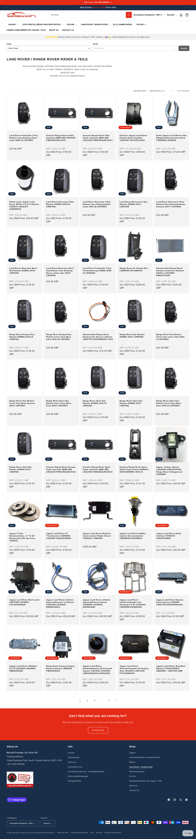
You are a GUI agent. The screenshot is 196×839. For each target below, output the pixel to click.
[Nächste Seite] (116, 701)
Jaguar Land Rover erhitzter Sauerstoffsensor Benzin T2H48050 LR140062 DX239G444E (96, 603)
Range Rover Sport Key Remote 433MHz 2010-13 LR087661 (95, 403)
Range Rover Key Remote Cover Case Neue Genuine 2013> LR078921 (22, 403)
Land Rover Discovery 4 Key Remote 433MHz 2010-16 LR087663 (60, 204)
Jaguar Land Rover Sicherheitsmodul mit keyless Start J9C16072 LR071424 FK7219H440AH (134, 669)
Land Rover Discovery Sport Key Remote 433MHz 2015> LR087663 (23, 270)
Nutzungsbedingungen (78, 776)
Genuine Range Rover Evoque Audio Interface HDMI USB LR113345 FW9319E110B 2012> (61, 469)
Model (95, 44)
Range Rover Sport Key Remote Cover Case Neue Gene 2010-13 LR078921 (168, 403)
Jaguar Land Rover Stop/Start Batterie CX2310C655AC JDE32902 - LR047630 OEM (170, 668)
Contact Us (134, 790)
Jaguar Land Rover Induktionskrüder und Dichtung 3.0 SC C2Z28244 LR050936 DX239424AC (133, 603)
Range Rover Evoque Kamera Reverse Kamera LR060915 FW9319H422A (60, 668)
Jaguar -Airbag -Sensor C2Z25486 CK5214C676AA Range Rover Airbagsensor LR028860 (169, 470)
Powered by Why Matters (45, 833)
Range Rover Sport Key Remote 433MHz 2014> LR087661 (131, 403)
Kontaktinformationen (113, 833)
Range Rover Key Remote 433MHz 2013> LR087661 (132, 335)
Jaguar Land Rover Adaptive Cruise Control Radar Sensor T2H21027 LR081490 (97, 535)
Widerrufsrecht (63, 833)
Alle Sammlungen (137, 771)
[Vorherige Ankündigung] (8, 7)
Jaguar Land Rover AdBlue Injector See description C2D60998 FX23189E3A (133, 535)
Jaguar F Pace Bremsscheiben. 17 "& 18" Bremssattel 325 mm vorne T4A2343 (22, 537)
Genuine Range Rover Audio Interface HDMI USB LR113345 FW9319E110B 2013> (60, 137)
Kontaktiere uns (75, 767)
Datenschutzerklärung (79, 833)
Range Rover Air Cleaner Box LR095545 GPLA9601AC (134, 269)
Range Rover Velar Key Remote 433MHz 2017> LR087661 (20, 469)
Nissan (132, 762)
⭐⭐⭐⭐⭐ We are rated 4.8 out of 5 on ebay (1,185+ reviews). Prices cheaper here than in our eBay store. (98, 37)
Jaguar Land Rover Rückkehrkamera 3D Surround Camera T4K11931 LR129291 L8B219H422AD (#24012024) (97, 669)
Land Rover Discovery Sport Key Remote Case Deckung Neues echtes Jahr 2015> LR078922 (60, 271)
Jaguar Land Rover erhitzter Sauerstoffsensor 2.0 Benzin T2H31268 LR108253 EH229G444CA (60, 603)
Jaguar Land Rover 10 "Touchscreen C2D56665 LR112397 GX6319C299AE (58, 535)
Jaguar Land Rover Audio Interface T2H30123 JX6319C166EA (168, 535)
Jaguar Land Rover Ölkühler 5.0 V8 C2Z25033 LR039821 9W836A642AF (23, 668)
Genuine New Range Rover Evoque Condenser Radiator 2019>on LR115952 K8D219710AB (170, 271)
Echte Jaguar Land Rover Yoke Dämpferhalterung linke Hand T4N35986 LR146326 (171, 137)
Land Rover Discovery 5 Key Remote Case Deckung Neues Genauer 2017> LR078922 (170, 204)
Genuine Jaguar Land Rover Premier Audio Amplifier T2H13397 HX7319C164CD (133, 137)
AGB (91, 833)
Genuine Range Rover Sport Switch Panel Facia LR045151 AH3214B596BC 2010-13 (134, 469)
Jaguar (132, 753)
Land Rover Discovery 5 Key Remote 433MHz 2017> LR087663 (133, 204)
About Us (72, 762)
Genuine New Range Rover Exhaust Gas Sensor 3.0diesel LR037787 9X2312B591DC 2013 (98, 336)
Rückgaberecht (74, 781)
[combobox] (90, 15)
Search (184, 48)
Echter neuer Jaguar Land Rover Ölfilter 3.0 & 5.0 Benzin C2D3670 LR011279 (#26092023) (24, 205)
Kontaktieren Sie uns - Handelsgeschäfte (86, 771)
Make (9, 44)
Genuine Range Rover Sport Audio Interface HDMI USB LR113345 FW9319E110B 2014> (98, 469)
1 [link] (80, 700)
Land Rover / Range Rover (141, 767)
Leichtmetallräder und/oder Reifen (144, 757)
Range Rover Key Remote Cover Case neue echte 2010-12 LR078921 (170, 336)
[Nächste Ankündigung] (188, 7)
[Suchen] (129, 15)
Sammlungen (74, 757)
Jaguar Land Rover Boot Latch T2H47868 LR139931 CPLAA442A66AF (24, 602)
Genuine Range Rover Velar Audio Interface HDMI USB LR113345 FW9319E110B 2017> (98, 137)
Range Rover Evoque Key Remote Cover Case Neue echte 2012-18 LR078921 (58, 336)
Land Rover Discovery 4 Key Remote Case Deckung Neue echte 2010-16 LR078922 (97, 204)
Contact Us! (98, 730)
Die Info (132, 776)
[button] (12, 24)
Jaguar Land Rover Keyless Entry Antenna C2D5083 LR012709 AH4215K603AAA (169, 602)
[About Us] (20, 779)
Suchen (71, 753)
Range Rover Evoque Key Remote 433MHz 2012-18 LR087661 (21, 336)
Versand (99, 833)
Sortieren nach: (140, 91)
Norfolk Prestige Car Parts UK (24, 833)
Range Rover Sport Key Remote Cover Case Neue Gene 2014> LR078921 (58, 403)
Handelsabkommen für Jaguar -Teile (145, 781)
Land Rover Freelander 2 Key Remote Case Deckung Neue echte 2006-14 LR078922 (23, 137)
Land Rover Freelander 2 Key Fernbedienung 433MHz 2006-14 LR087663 (97, 270)
